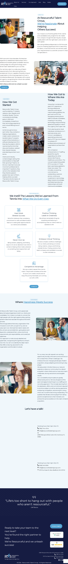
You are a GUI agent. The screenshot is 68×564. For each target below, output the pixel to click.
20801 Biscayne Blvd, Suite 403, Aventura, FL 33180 (51, 436)
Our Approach (32, 2)
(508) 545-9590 (43, 465)
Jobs (39, 2)
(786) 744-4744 (44, 428)
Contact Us (62, 4)
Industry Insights (56, 526)
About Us (16, 2)
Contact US (34, 286)
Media (49, 2)
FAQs (15, 6)
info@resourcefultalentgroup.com (49, 431)
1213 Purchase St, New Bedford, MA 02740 (52, 470)
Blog (44, 2)
